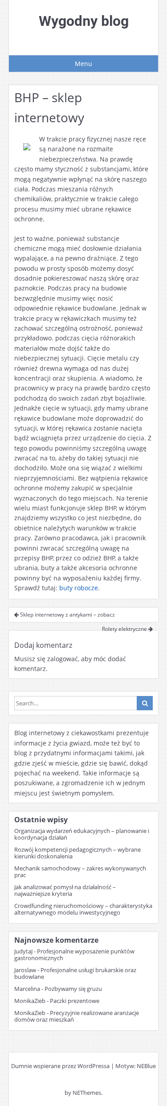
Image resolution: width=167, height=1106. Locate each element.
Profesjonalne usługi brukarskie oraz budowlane (75, 973)
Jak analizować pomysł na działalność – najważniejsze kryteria (65, 890)
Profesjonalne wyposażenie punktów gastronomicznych (74, 954)
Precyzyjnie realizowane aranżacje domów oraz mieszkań (76, 1016)
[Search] (145, 703)
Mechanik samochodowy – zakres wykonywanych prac (80, 871)
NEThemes (87, 1093)
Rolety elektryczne (125, 629)
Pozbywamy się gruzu (73, 989)
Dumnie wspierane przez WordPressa (60, 1066)
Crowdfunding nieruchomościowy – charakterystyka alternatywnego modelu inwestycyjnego (83, 909)
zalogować (62, 658)
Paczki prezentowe (74, 1001)
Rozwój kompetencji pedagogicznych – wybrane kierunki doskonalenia (77, 852)
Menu (83, 63)
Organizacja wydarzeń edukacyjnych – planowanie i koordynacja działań (81, 834)
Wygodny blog (84, 20)
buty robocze (78, 588)
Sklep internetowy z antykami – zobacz (67, 614)
